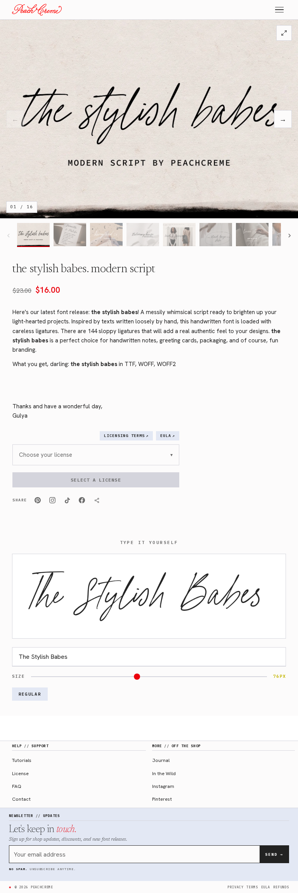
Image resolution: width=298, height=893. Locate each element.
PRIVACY (235, 887)
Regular (30, 694)
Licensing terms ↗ (126, 435)
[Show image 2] (70, 235)
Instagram (163, 786)
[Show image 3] (106, 235)
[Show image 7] (252, 235)
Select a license (96, 480)
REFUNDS (281, 887)
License (20, 773)
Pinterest (162, 799)
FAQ (16, 786)
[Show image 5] (179, 235)
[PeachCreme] (37, 10)
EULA (265, 887)
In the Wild (164, 773)
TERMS (252, 887)
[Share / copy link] (96, 500)
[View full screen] (284, 33)
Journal (161, 760)
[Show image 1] (33, 235)
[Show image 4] (142, 235)
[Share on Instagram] (52, 500)
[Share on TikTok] (67, 500)
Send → (274, 854)
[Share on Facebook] (81, 500)
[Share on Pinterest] (37, 500)
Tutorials (21, 760)
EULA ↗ (167, 435)
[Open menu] (279, 10)
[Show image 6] (215, 235)
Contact (21, 799)
